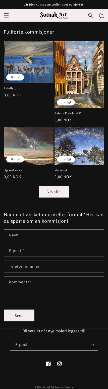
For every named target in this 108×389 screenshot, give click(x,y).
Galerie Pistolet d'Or (69, 113)
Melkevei (61, 170)
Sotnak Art (48, 386)
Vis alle (54, 191)
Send (19, 315)
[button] (6, 15)
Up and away (13, 170)
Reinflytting (12, 88)
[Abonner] (92, 345)
